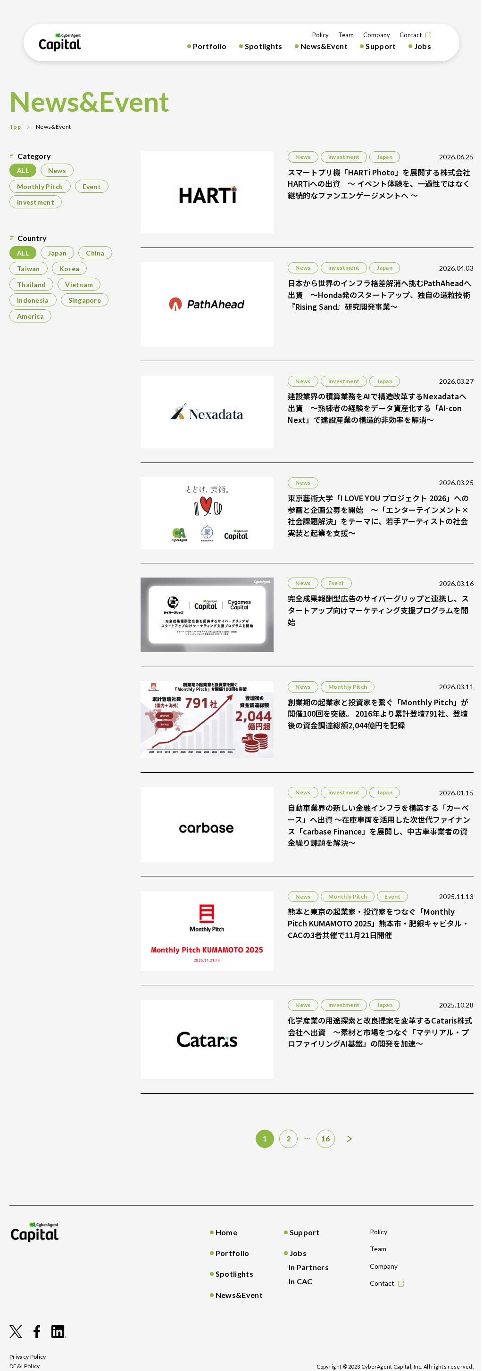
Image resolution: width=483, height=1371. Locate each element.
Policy (320, 35)
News (57, 170)
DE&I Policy (24, 1366)
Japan (57, 252)
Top (15, 126)
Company (376, 35)
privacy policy (27, 1356)
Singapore (84, 300)
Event (92, 186)
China (95, 252)
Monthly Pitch (40, 186)
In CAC (301, 1281)
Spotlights (264, 45)
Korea (69, 268)
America (30, 316)
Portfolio (210, 45)
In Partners (309, 1267)
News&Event (324, 45)
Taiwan (28, 268)
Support (381, 45)
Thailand (31, 284)
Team (346, 35)
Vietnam (79, 284)
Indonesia (33, 300)
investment (35, 202)
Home (226, 1232)
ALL (23, 170)
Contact (411, 35)
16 (325, 1138)
